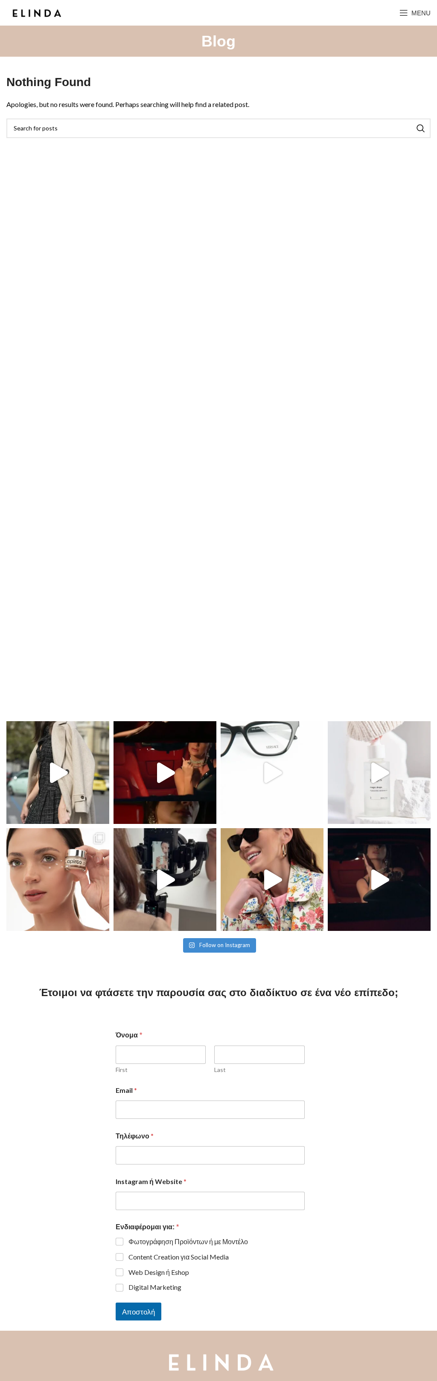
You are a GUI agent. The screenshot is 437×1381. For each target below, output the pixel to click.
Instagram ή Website (151, 1181)
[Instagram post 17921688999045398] (57, 879)
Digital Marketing (154, 1287)
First (122, 1069)
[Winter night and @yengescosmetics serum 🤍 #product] (379, 772)
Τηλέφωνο (135, 1136)
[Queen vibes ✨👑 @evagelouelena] (165, 772)
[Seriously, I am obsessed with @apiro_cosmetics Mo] (165, 879)
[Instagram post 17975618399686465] (272, 879)
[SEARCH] (421, 128)
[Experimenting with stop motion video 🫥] (272, 772)
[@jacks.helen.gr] (379, 879)
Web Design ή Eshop (158, 1272)
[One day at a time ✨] (57, 772)
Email (126, 1090)
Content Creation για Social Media (178, 1257)
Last (220, 1069)
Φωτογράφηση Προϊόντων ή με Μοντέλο (188, 1241)
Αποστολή (138, 1311)
